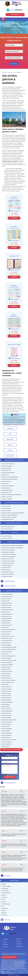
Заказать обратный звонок (9, 957)
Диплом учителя (6, 730)
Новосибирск (5, 888)
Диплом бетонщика (6, 607)
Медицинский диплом (7, 490)
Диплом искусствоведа (7, 664)
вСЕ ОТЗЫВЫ (7, 875)
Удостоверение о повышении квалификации (12, 545)
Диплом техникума (6, 508)
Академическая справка (8, 485)
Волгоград (4, 915)
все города (7, 919)
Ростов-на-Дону (6, 904)
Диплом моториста (6, 695)
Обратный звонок (15, 14)
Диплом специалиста (7, 466)
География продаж (11, 72)
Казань (4, 895)
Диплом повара (6, 706)
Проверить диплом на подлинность (11, 749)
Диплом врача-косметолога (8, 629)
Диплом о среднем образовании (10, 515)
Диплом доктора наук (7, 528)
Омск (3, 899)
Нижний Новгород (6, 893)
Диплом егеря (5, 653)
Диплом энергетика (7, 744)
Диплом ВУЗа (5, 483)
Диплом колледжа (6, 510)
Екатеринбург (5, 890)
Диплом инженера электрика (9, 660)
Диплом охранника (6, 697)
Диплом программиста (7, 711)
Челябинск (4, 897)
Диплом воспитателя (7, 625)
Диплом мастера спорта (8, 682)
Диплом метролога (6, 691)
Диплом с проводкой (7, 499)
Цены (4, 942)
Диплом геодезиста (7, 631)
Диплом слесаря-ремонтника (9, 719)
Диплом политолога (7, 708)
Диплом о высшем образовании (9, 479)
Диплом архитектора (7, 603)
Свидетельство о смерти (8, 563)
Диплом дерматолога (7, 638)
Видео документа (15, 211)
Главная (4, 72)
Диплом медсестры (6, 686)
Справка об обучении (7, 565)
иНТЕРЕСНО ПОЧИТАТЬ (10, 585)
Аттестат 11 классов (7, 538)
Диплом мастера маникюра (8, 680)
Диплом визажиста (6, 620)
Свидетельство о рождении (8, 556)
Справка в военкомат (7, 576)
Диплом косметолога (7, 671)
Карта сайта (19, 946)
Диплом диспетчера (7, 651)
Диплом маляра (6, 675)
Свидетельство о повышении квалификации (12, 547)
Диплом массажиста (7, 678)
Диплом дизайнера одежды (8, 649)
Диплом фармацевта (7, 733)
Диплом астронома (6, 605)
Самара (4, 901)
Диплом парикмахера (7, 702)
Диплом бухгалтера (6, 616)
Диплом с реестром (7, 496)
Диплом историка (6, 667)
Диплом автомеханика (7, 594)
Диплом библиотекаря (7, 609)
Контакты (19, 944)
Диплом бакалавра (6, 468)
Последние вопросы (10, 782)
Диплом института (6, 481)
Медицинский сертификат (8, 552)
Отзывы (18, 941)
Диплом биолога (6, 612)
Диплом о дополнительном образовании (12, 494)
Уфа (3, 906)
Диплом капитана (6, 669)
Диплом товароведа (7, 728)
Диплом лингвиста (6, 673)
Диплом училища (6, 506)
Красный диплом (6, 488)
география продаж (9, 581)
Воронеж (4, 912)
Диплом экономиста (7, 741)
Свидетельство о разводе (8, 561)
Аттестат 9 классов (6, 536)
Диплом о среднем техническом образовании (13, 512)
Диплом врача (5, 627)
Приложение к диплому (7, 572)
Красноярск (5, 908)
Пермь (3, 910)
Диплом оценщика (6, 700)
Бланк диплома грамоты (8, 574)
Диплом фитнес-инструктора (9, 739)
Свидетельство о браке (7, 558)
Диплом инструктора (7, 662)
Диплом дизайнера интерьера (9, 647)
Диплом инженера (6, 658)
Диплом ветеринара (7, 618)
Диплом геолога (6, 634)
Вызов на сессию (6, 569)
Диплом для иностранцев (8, 472)
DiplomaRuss (12, 928)
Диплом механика (6, 693)
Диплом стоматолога (7, 722)
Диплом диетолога (6, 642)
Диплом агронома (6, 598)
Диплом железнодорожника (9, 656)
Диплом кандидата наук (8, 526)
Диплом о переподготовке (8, 550)
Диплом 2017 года (6, 492)
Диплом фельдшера (7, 735)
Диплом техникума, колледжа (9, 517)
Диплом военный (6, 623)
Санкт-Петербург (6, 886)
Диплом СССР (5, 474)
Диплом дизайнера (6, 645)
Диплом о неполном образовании (10, 477)
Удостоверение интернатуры (9, 554)
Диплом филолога (6, 737)
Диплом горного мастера (8, 636)
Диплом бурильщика (7, 614)
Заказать (5, 944)
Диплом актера (5, 601)
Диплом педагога (6, 704)
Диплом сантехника (7, 715)
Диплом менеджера (7, 689)
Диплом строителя (6, 724)
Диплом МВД (5, 684)
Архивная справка (6, 567)
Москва (4, 884)
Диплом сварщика (6, 717)
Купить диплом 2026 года (8, 463)
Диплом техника (6, 726)
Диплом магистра (6, 470)
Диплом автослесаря (7, 596)
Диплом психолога (6, 713)
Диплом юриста (6, 746)
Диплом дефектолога (7, 640)
